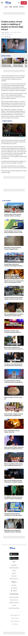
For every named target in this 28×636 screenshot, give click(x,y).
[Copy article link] (9, 36)
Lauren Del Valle (5, 32)
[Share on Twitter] (7, 36)
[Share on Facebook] (5, 36)
